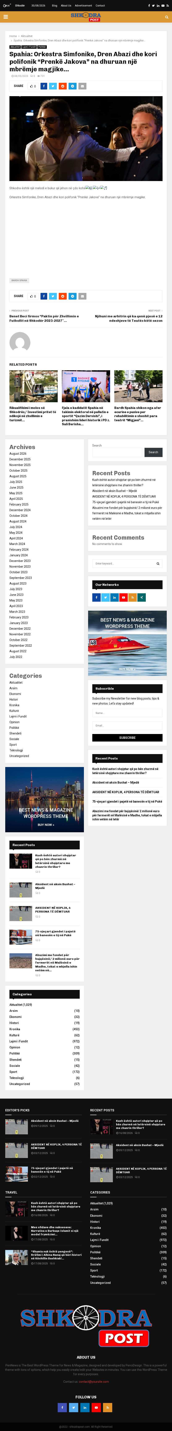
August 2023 (17, 583)
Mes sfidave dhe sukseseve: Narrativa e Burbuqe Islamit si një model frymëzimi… (54, 1231)
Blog (54, 5)
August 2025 (17, 476)
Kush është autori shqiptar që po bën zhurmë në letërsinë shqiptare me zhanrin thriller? (55, 861)
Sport (13, 744)
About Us (66, 5)
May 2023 (15, 600)
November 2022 (20, 634)
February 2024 (19, 549)
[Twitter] (73, 1407)
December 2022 (20, 628)
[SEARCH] (158, 563)
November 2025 (20, 465)
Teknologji (16, 750)
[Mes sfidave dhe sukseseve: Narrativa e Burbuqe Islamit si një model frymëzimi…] (16, 1233)
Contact (100, 5)
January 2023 (18, 623)
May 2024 (15, 532)
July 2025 (15, 482)
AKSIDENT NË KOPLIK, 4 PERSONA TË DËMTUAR (52, 909)
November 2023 (20, 566)
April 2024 (16, 538)
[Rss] (107, 1407)
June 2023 (16, 594)
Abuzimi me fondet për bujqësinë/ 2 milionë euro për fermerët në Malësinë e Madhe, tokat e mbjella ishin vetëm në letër (127, 513)
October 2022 (18, 640)
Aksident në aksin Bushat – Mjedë (114, 491)
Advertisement (83, 5)
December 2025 (20, 459)
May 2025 (15, 493)
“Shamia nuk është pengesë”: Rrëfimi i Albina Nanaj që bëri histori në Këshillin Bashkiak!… (56, 1255)
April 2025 (16, 498)
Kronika (14, 705)
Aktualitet (15, 47)
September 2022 (20, 645)
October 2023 (18, 572)
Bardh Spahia (19, 280)
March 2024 (17, 544)
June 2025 (16, 487)
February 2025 (19, 504)
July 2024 (15, 527)
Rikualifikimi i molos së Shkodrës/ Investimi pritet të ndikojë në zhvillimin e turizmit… (32, 414)
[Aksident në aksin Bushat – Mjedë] (20, 889)
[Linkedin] (85, 1407)
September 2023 (20, 578)
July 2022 (15, 657)
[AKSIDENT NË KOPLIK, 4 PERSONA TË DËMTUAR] (20, 913)
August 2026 (17, 453)
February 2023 (19, 617)
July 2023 (15, 589)
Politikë (42, 47)
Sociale (14, 739)
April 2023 (16, 606)
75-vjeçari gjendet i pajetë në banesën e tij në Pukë (55, 933)
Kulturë (14, 710)
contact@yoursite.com (94, 1381)
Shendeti (15, 733)
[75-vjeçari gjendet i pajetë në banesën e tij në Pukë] (20, 937)
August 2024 (17, 521)
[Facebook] (62, 1407)
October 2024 (18, 515)
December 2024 (20, 510)
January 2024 (18, 555)
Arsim (13, 688)
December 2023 (20, 561)
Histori (13, 699)
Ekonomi (15, 694)
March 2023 (17, 611)
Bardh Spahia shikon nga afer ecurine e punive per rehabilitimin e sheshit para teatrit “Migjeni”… (137, 414)
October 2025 (18, 470)
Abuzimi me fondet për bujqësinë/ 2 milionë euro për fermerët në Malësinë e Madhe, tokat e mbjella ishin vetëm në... (57, 962)
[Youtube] (96, 1407)
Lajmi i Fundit (29, 47)
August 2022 (17, 651)
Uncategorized (19, 756)
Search (97, 445)
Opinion (14, 722)
